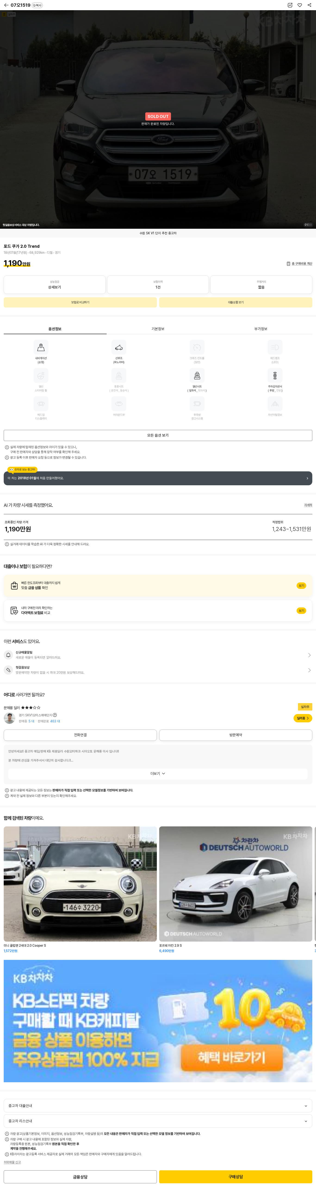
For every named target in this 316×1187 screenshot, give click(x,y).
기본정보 (158, 329)
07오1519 (26, 5)
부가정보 (260, 329)
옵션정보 (55, 329)
